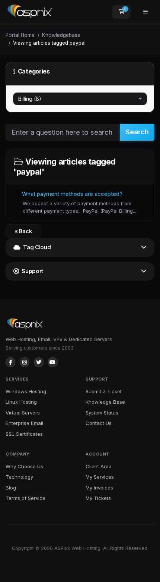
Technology (19, 477)
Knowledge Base (105, 402)
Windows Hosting (26, 391)
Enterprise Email (24, 423)
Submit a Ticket (104, 391)
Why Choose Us (24, 466)
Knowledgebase (61, 35)
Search (137, 132)
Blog (11, 488)
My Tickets (98, 498)
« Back (23, 231)
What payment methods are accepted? (78, 202)
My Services (100, 477)
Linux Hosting (21, 402)
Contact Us (99, 423)
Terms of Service (25, 498)
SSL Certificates (24, 434)
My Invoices (99, 488)
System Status (102, 413)
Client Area (99, 466)
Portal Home (20, 35)
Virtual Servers (23, 413)
